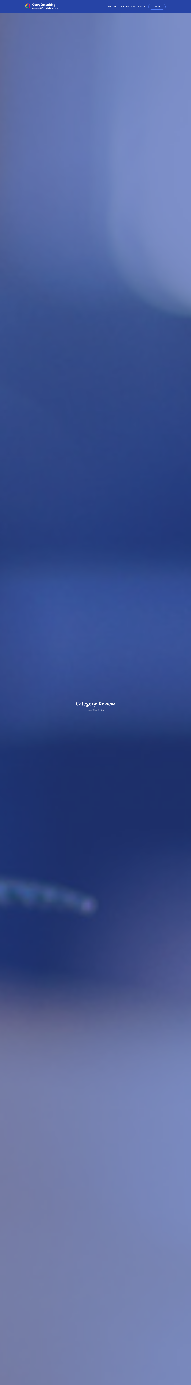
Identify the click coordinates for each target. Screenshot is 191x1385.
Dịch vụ (123, 6)
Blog (133, 6)
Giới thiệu (112, 6)
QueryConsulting (43, 4)
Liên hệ (141, 6)
